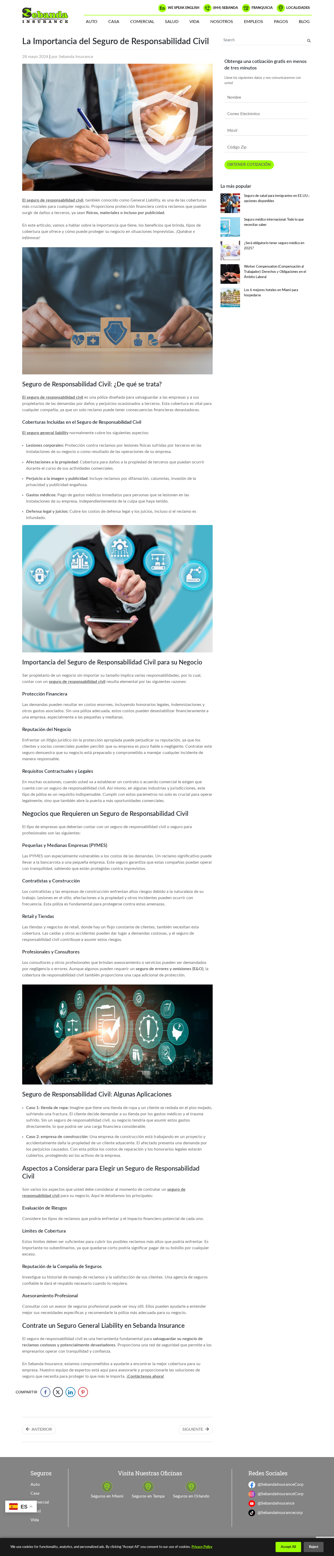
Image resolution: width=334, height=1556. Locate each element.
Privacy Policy (202, 1547)
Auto (91, 22)
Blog (304, 22)
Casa (113, 22)
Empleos (253, 22)
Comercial (142, 22)
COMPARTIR (29, 1392)
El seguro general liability (45, 433)
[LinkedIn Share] (70, 1392)
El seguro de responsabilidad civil (52, 200)
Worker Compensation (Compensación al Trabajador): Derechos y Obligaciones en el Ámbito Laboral (275, 272)
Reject (313, 1547)
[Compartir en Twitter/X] (58, 1392)
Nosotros (221, 22)
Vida (194, 22)
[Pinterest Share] (83, 1392)
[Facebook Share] (45, 1392)
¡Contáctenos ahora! (145, 1376)
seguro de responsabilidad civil (77, 682)
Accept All (288, 1547)
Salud (171, 22)
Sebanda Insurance (76, 57)
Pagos (281, 22)
